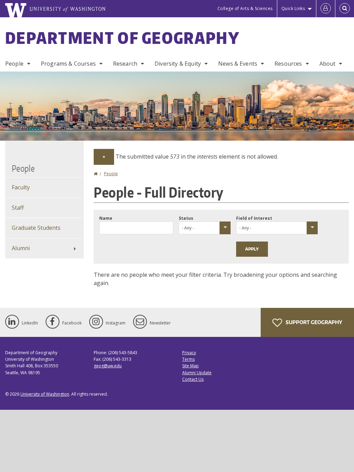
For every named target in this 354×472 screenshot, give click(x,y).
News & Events (237, 63)
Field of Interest (254, 218)
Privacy (189, 353)
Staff (18, 207)
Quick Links (293, 8)
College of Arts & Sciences (245, 8)
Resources (288, 63)
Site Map (190, 366)
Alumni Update (197, 373)
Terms (188, 359)
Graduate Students (36, 228)
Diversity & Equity (178, 63)
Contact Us (193, 379)
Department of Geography (122, 38)
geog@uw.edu (108, 366)
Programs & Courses (68, 63)
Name (105, 218)
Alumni (21, 248)
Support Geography (313, 322)
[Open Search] (344, 8)
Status (186, 218)
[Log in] (325, 8)
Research (125, 63)
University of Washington (44, 394)
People (14, 63)
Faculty (21, 187)
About (327, 63)
